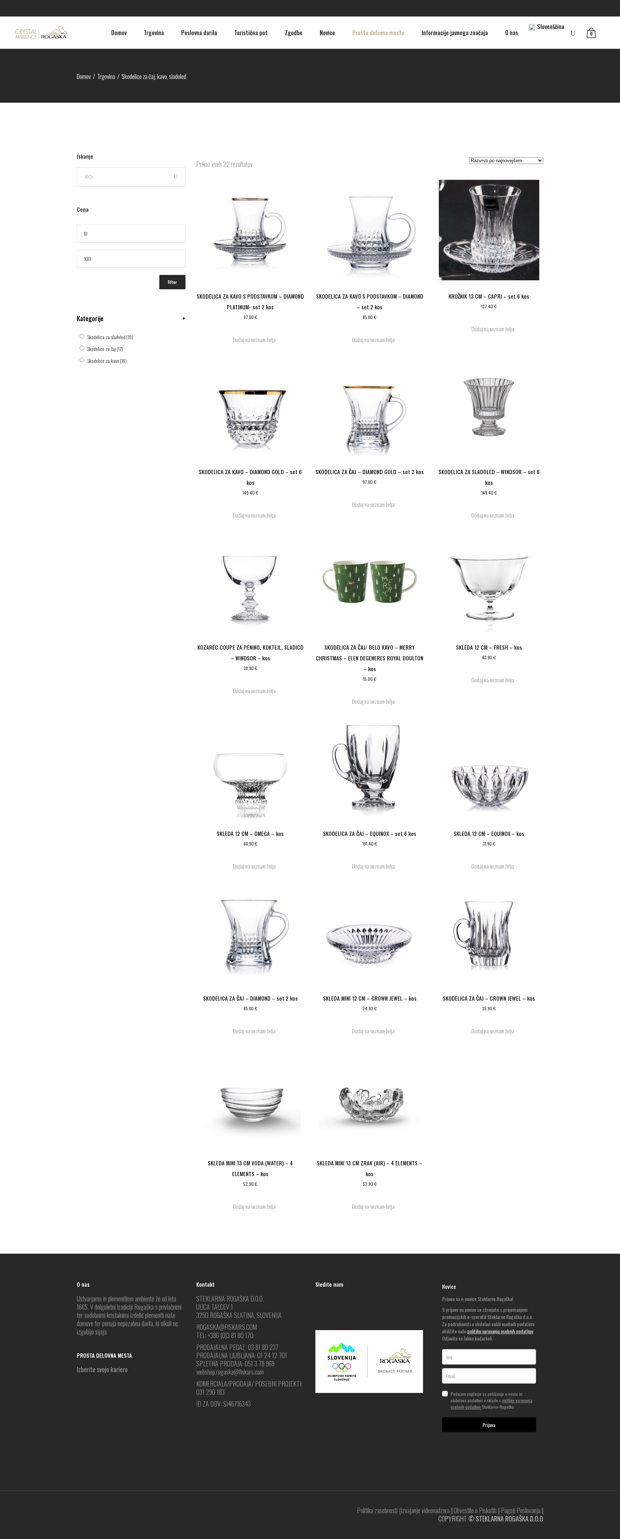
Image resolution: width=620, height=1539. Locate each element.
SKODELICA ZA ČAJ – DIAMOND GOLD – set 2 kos (369, 472)
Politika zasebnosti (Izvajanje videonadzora (403, 1510)
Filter (172, 282)
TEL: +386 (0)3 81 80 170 (224, 1335)
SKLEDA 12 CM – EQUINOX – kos (489, 833)
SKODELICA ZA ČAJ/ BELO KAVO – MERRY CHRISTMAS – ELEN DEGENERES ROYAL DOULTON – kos (369, 658)
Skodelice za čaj (105, 348)
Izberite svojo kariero (102, 1369)
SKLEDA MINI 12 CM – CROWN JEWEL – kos (370, 998)
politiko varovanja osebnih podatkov (500, 1331)
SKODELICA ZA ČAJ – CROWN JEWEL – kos (489, 998)
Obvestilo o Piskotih (475, 1510)
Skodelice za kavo (107, 360)
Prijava (489, 1424)
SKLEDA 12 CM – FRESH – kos (489, 647)
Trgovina (106, 76)
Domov (84, 76)
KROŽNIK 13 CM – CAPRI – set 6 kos (488, 296)
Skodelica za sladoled (110, 337)
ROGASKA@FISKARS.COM (226, 1327)
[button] (250, 340)
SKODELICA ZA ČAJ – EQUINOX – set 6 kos (369, 833)
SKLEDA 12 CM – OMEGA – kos (250, 833)
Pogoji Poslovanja (520, 1510)
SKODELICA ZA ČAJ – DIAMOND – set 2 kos (250, 998)
